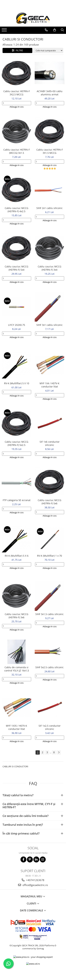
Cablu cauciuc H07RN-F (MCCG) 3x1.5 (16, 151)
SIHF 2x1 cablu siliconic (49, 208)
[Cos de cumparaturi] (54, 30)
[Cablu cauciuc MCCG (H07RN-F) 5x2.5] (16, 423)
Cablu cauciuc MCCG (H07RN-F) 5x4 (16, 268)
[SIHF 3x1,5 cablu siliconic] (49, 596)
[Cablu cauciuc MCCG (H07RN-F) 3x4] (49, 248)
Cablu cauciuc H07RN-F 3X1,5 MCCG (49, 151)
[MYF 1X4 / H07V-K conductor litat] (49, 365)
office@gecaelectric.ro (35, 885)
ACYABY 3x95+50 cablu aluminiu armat (49, 93)
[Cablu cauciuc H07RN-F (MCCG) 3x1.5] (16, 131)
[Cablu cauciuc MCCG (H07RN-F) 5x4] (16, 248)
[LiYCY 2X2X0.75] (16, 306)
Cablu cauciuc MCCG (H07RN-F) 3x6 (16, 615)
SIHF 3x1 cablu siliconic (49, 324)
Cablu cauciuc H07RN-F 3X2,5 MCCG (16, 93)
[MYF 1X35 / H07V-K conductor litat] (16, 707)
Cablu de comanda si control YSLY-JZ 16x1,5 (16, 669)
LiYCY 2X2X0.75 (16, 324)
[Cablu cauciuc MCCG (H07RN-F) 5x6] (49, 482)
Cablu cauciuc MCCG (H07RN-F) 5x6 (49, 502)
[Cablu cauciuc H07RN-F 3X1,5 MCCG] (49, 131)
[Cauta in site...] (62, 30)
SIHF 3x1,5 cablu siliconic (49, 614)
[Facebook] (23, 859)
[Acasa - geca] (33, 18)
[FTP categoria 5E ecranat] (16, 482)
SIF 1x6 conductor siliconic (50, 443)
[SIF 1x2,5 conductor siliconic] (49, 707)
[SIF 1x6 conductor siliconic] (49, 423)
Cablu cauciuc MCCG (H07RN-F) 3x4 (49, 268)
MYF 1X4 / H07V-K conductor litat (49, 385)
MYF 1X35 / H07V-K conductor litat (16, 727)
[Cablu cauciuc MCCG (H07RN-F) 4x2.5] (16, 190)
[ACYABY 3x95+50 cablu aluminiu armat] (49, 73)
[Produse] (5, 30)
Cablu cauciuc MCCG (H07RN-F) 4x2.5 (16, 209)
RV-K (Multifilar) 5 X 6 (16, 555)
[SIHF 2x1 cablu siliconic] (49, 190)
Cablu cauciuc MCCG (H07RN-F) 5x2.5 (16, 443)
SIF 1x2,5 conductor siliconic (50, 727)
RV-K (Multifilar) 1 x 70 (49, 555)
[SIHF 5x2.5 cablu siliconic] (49, 652)
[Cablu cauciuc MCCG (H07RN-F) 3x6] (16, 596)
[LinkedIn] (36, 859)
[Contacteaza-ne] (46, 30)
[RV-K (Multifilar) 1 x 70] (49, 538)
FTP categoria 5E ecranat (16, 500)
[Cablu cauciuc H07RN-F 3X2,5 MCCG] (16, 73)
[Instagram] (43, 859)
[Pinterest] (30, 859)
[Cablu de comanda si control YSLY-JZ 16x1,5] (16, 652)
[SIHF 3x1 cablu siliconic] (49, 307)
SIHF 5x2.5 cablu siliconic (49, 667)
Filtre (18, 50)
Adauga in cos (17, 106)
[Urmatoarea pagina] (59, 752)
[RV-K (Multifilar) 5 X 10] (16, 365)
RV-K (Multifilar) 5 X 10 (16, 383)
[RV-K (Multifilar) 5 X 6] (16, 539)
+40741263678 (34, 880)
